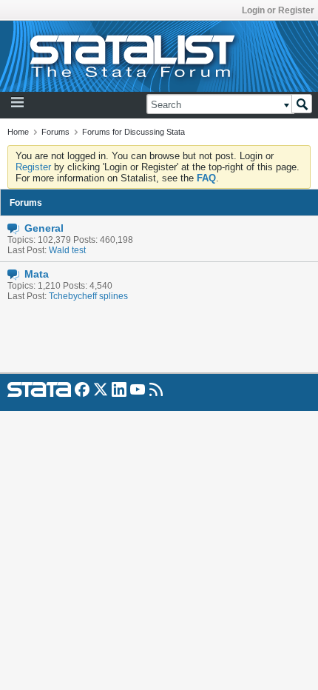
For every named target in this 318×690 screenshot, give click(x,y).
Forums (55, 131)
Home (18, 131)
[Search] (301, 103)
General (44, 228)
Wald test (67, 250)
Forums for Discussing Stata (133, 131)
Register (33, 166)
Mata (36, 274)
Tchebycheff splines (88, 296)
